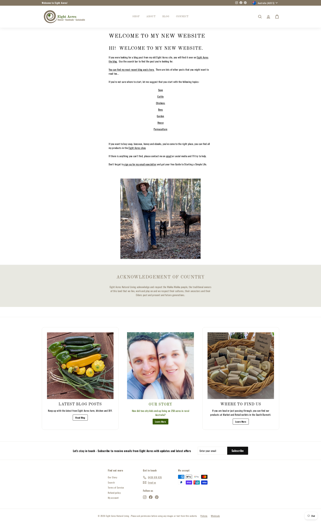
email (169, 156)
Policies (203, 515)
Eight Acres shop (137, 148)
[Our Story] (160, 365)
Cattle (160, 96)
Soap (160, 90)
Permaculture (160, 129)
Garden (160, 116)
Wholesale (215, 515)
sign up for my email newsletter (140, 164)
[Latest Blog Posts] (80, 365)
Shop (136, 16)
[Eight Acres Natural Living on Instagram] (144, 497)
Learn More (160, 421)
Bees (160, 109)
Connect (182, 16)
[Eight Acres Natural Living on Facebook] (150, 497)
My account (113, 497)
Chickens (160, 103)
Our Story (112, 477)
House (160, 122)
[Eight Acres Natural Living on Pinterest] (156, 497)
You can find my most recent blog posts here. (131, 69)
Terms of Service (116, 487)
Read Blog (80, 417)
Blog (165, 16)
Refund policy (114, 492)
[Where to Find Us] (240, 365)
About (151, 16)
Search (111, 482)
